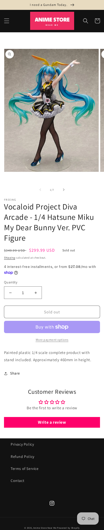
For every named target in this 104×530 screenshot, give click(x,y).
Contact (17, 480)
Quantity (10, 282)
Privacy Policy (22, 444)
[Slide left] (40, 190)
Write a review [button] (52, 422)
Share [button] (15, 373)
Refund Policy (22, 456)
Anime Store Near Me (44, 527)
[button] (7, 21)
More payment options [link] (52, 340)
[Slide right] (64, 190)
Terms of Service (25, 468)
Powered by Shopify (68, 527)
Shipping (9, 257)
